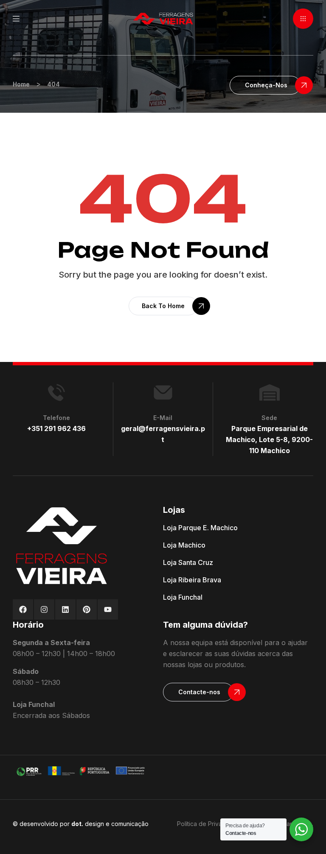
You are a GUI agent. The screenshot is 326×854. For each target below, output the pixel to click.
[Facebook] (23, 609)
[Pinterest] (86, 609)
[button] (303, 18)
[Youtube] (108, 609)
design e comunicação (110, 823)
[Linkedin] (65, 609)
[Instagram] (44, 609)
